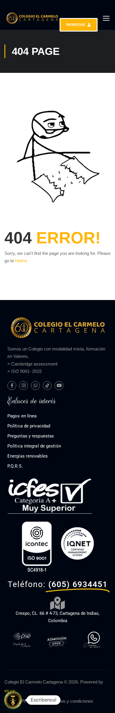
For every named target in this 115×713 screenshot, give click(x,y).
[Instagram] (23, 385)
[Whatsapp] (35, 385)
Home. (21, 260)
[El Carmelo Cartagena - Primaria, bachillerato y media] (32, 18)
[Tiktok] (47, 385)
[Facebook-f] (11, 385)
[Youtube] (59, 385)
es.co (9, 690)
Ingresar (75, 25)
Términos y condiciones (70, 701)
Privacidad (31, 701)
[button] (13, 700)
